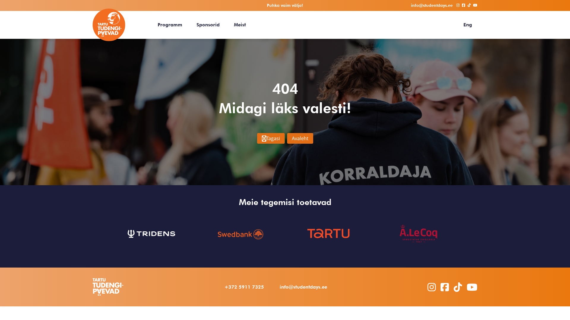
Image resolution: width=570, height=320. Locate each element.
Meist (240, 25)
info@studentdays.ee (303, 287)
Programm (170, 25)
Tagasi (273, 138)
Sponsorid (208, 25)
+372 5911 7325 (244, 287)
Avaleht (300, 138)
